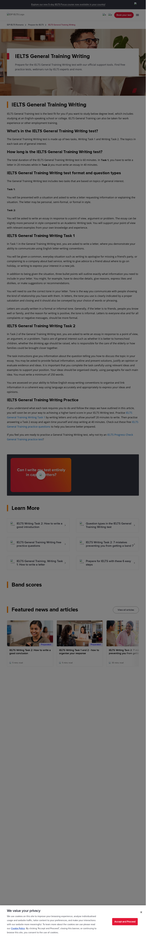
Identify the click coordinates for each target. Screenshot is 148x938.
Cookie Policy (18, 928)
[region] (73, 921)
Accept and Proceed (124, 921)
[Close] (141, 912)
